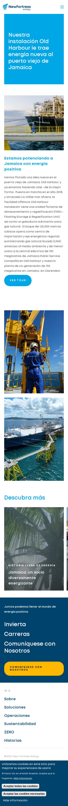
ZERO (9, 732)
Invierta (15, 624)
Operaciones (17, 716)
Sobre (10, 699)
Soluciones (14, 707)
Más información (23, 778)
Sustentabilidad (20, 724)
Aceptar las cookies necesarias (24, 793)
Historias (12, 740)
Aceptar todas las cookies (20, 786)
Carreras (17, 634)
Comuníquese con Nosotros (29, 648)
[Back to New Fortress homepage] (17, 6)
